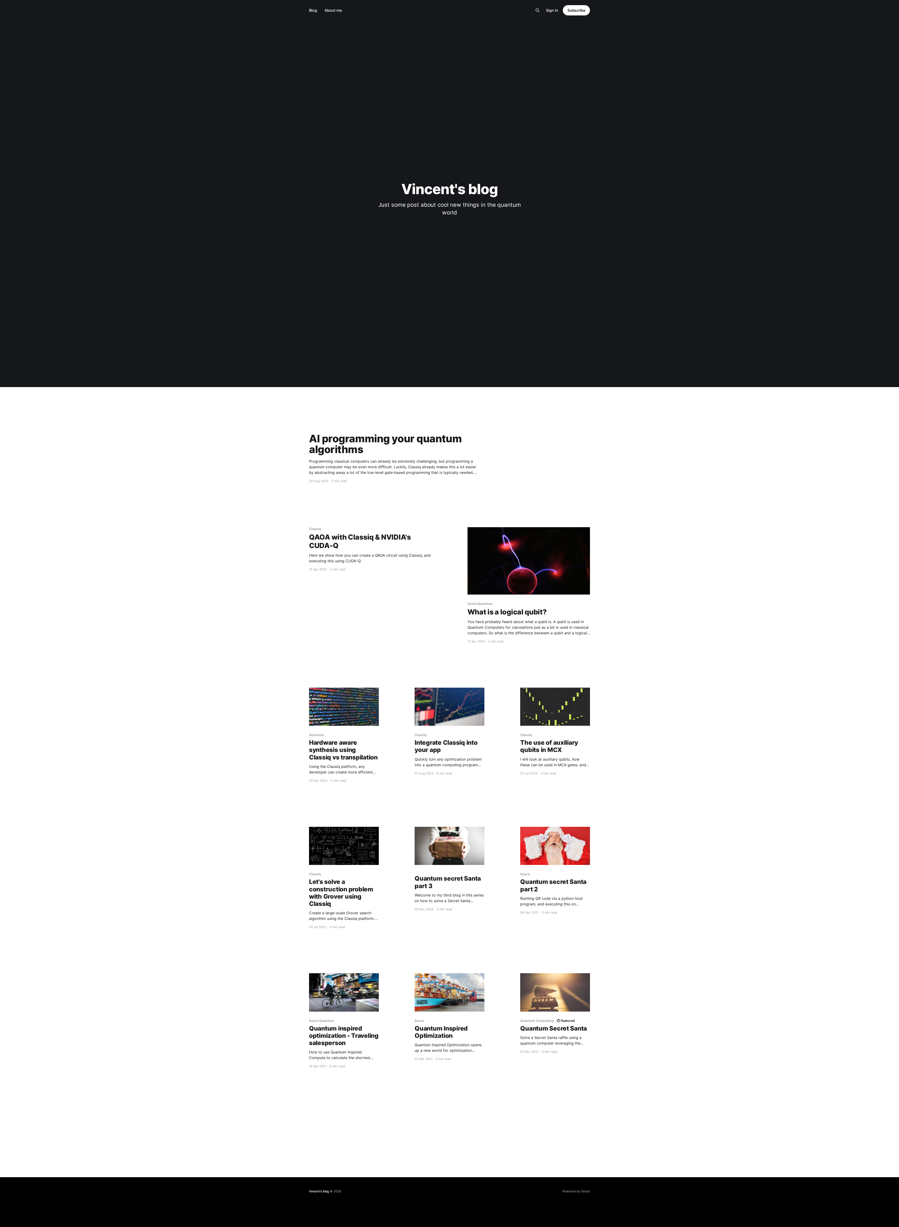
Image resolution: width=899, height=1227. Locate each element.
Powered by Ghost (576, 1191)
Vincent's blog (319, 1191)
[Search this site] (537, 10)
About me (333, 10)
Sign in (552, 10)
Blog (313, 10)
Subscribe (576, 10)
